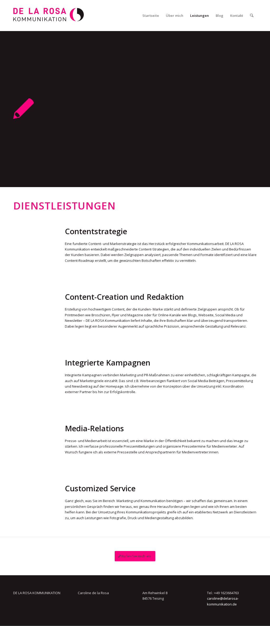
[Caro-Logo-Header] (59, 15)
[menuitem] (150, 15)
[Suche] (252, 15)
